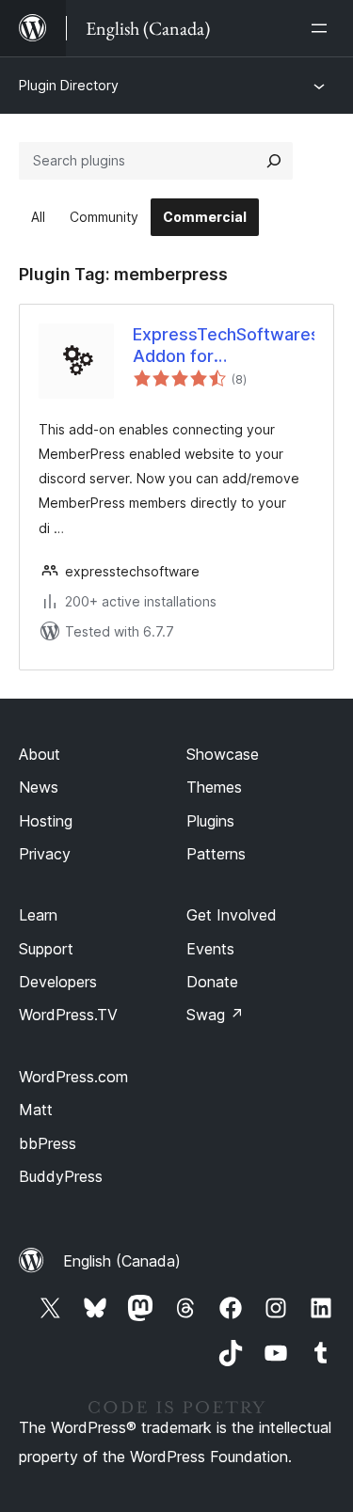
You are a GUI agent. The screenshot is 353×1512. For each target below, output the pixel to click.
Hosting (45, 820)
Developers (58, 981)
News (38, 787)
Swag (215, 1014)
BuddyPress (61, 1176)
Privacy (45, 853)
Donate (212, 981)
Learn (38, 915)
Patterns (216, 853)
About (39, 754)
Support (46, 948)
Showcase (222, 754)
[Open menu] (323, 28)
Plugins (210, 820)
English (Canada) (122, 1261)
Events (210, 948)
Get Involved (231, 915)
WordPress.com (73, 1076)
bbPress (47, 1143)
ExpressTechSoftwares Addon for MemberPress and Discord (223, 346)
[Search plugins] (274, 161)
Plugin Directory (69, 85)
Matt (36, 1109)
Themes (214, 787)
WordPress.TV (68, 1014)
